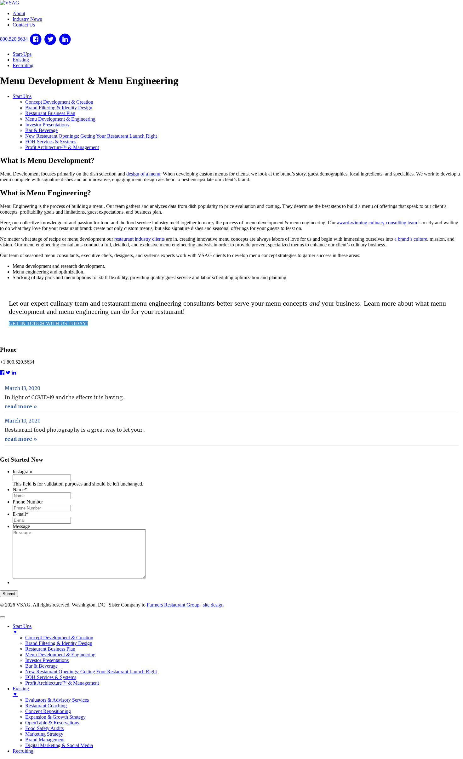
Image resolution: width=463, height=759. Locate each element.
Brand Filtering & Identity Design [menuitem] (58, 643)
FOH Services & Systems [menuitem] (50, 677)
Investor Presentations (47, 124)
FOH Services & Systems (50, 141)
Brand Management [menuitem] (45, 739)
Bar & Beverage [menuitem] (41, 666)
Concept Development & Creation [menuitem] (59, 637)
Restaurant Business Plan (50, 113)
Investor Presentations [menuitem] (47, 660)
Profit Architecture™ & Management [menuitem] (62, 683)
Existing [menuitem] (21, 691)
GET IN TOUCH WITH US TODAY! (48, 323)
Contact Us (24, 24)
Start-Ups (22, 54)
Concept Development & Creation (59, 102)
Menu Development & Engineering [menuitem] (60, 654)
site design (213, 604)
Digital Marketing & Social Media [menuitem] (59, 745)
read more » (21, 406)
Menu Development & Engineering (60, 119)
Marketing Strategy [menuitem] (44, 734)
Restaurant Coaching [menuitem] (46, 705)
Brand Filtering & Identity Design (58, 107)
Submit (9, 593)
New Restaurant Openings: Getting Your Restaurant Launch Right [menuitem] (91, 671)
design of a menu (143, 173)
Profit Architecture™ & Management (62, 147)
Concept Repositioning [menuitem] (48, 711)
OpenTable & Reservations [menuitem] (52, 722)
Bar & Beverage (41, 130)
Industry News (27, 19)
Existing (21, 59)
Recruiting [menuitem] (23, 751)
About (19, 13)
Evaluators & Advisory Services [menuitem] (57, 700)
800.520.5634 (14, 39)
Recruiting (23, 65)
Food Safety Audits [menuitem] (44, 728)
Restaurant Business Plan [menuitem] (50, 649)
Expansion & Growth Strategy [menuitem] (55, 717)
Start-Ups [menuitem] (22, 629)
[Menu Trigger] (2, 617)
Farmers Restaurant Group (173, 604)
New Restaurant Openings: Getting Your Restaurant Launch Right (91, 136)
